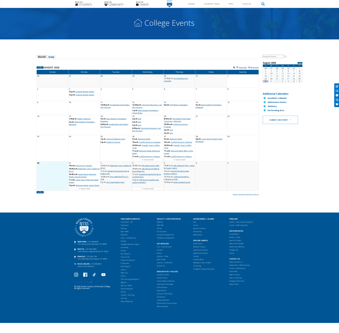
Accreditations (234, 234)
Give (194, 222)
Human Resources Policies (166, 281)
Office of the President (236, 244)
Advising (123, 228)
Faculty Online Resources (165, 235)
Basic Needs (125, 231)
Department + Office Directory (239, 265)
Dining (123, 251)
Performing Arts (276, 110)
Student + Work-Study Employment (241, 222)
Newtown (81, 242)
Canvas (159, 228)
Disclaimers (161, 297)
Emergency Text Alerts (236, 281)
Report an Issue (234, 275)
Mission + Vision (234, 237)
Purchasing (197, 266)
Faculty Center (162, 231)
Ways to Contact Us (235, 262)
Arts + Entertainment (164, 247)
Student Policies (162, 278)
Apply (231, 4)
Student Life (161, 266)
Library (191, 4)
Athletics (272, 106)
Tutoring (124, 298)
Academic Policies (163, 275)
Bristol (80, 249)
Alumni (195, 225)
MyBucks (247, 4)
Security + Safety (126, 285)
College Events (169, 22)
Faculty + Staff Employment (238, 225)
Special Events (197, 235)
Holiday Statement (163, 300)
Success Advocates (127, 289)
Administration (162, 287)
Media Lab (124, 273)
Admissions (125, 225)
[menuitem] (83, 4)
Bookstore (124, 235)
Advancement (161, 290)
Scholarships (197, 231)
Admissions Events (277, 102)
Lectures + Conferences (164, 263)
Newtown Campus (199, 247)
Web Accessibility (162, 306)
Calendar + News (212, 4)
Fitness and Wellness (128, 260)
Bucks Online (83, 264)
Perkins (123, 276)
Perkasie (81, 256)
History (231, 253)
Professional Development (165, 238)
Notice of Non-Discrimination (167, 303)
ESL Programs (125, 254)
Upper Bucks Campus (200, 253)
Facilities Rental (198, 259)
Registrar (124, 282)
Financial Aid (125, 257)
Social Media (233, 271)
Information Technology (165, 284)
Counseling (124, 247)
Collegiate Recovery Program (130, 244)
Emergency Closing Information (204, 269)
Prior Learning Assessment (130, 279)
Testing (123, 292)
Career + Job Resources (128, 238)
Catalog (123, 241)
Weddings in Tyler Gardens (202, 263)
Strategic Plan (234, 250)
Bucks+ (159, 253)
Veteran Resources (127, 301)
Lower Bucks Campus (200, 250)
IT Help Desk (125, 263)
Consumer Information (165, 294)
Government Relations (236, 247)
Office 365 (160, 225)
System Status (234, 284)
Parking (196, 256)
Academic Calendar (277, 98)
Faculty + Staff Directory (237, 268)
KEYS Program (125, 266)
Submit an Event (278, 119)
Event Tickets (161, 259)
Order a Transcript (235, 278)
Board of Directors (199, 228)
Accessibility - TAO (127, 222)
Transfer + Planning (127, 295)
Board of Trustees (235, 240)
